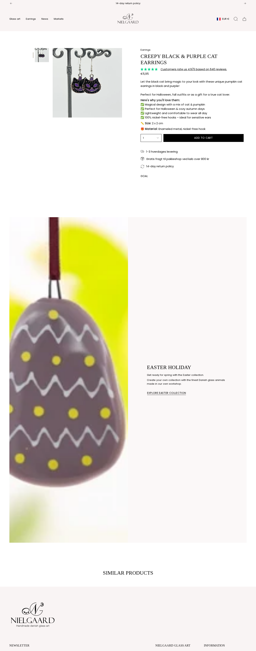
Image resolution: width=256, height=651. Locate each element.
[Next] (245, 3)
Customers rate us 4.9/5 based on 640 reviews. (194, 69)
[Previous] (11, 3)
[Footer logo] (32, 613)
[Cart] (244, 19)
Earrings (145, 50)
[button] (15, 19)
